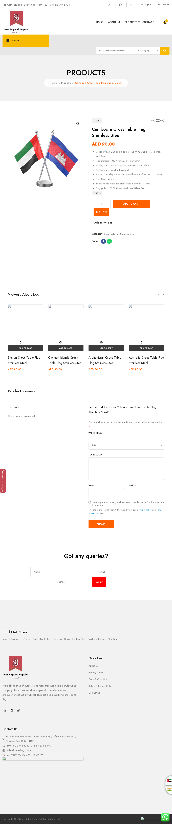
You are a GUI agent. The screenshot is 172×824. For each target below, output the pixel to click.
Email (132, 485)
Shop (15, 40)
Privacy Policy (145, 509)
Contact (148, 22)
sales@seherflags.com (30, 5)
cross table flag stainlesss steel (119, 233)
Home (99, 22)
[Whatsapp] (18, 710)
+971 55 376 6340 (40, 746)
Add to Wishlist (103, 223)
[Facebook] (12, 710)
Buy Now (101, 212)
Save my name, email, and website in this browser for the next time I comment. (128, 503)
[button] (160, 294)
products (131, 22)
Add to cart (131, 203)
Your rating (96, 433)
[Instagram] (5, 710)
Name (92, 485)
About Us (114, 22)
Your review (96, 455)
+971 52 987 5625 (59, 5)
